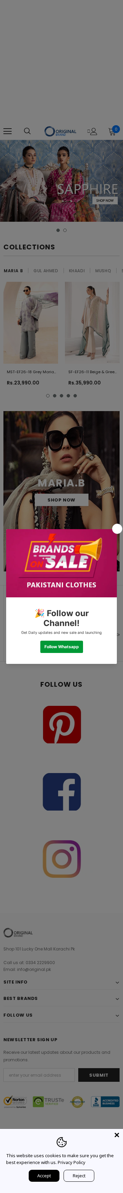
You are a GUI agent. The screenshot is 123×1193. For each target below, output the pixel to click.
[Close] (116, 1135)
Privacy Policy (71, 1162)
